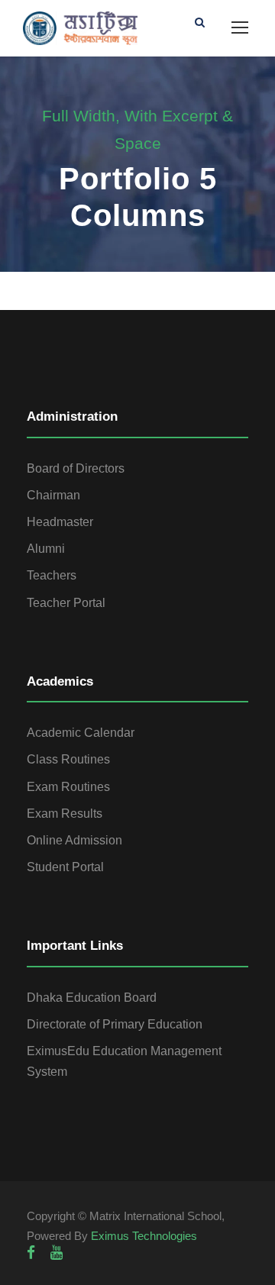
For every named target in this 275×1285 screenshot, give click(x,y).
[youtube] (56, 1253)
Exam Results (64, 813)
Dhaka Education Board (92, 997)
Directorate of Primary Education (114, 1024)
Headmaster (60, 521)
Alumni (46, 548)
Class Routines (68, 759)
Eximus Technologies (144, 1235)
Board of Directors (76, 468)
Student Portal (65, 866)
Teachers (51, 575)
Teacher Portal (66, 602)
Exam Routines (68, 786)
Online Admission (74, 840)
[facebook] (31, 1253)
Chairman (53, 495)
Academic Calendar (80, 732)
